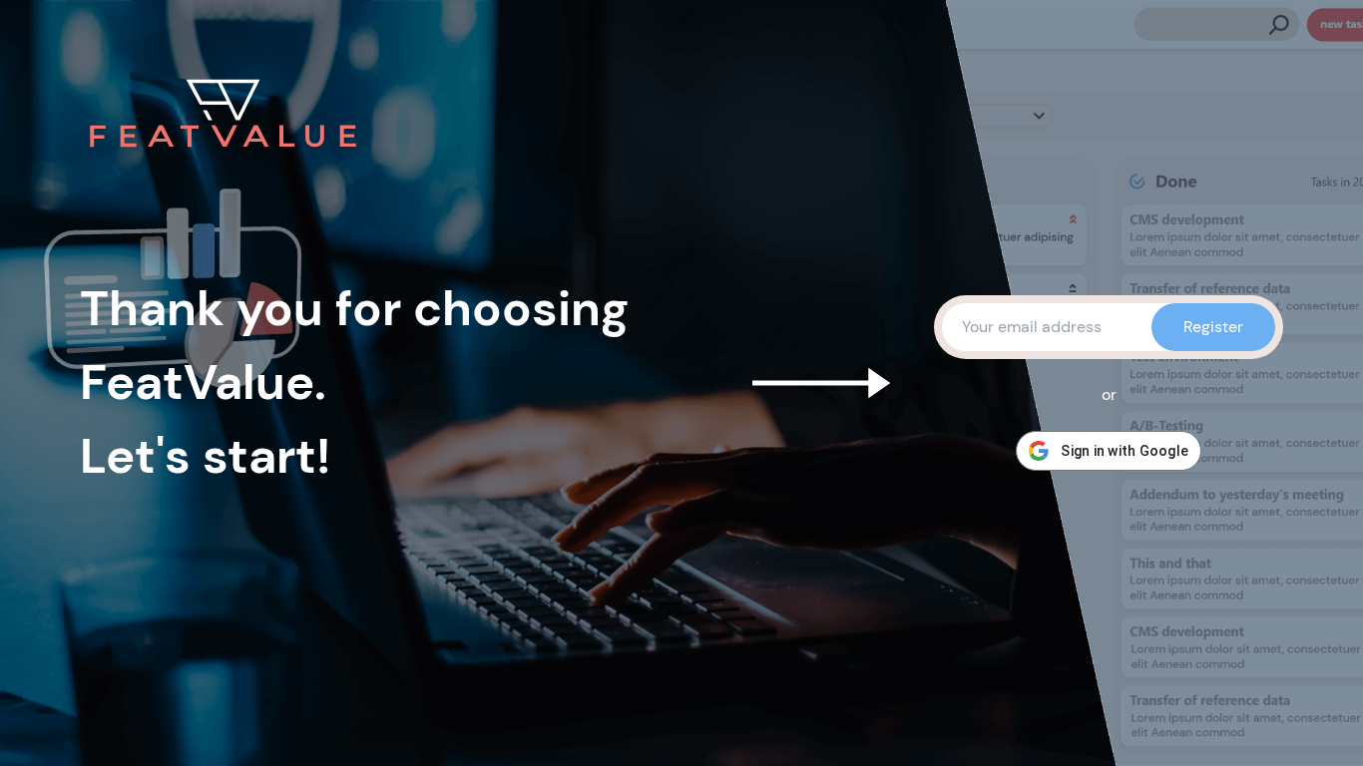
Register (1213, 326)
